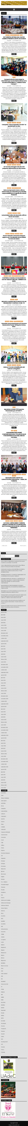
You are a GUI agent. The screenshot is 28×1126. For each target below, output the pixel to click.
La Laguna (14, 122)
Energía (3, 879)
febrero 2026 (4, 627)
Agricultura (3, 792)
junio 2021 (3, 774)
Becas (2, 805)
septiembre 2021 (4, 766)
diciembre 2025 (4, 633)
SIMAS (2, 1015)
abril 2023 (3, 717)
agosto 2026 (3, 612)
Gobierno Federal (5, 905)
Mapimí (2, 950)
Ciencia (2, 821)
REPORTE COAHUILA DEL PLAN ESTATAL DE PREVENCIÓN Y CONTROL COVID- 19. (14, 302)
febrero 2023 (4, 722)
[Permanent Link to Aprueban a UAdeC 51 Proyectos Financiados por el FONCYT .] (14, 397)
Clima (2, 824)
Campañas (3, 808)
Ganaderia (3, 892)
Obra (21, 35)
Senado (15, 430)
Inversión (3, 931)
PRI (2, 978)
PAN (12, 430)
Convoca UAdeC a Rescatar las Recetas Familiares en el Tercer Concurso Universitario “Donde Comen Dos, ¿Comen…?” (13, 602)
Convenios (3, 837)
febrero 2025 (4, 659)
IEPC (2, 918)
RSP (2, 994)
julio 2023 (3, 709)
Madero (2, 944)
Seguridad (3, 1010)
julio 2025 (3, 646)
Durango (3, 860)
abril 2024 (3, 685)
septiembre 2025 (4, 641)
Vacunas (3, 1047)
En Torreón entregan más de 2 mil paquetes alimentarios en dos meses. (14, 167)
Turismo (3, 1031)
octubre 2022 (4, 732)
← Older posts (4, 545)
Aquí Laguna (3, 800)
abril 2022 (3, 748)
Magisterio (3, 947)
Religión (3, 992)
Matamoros (3, 952)
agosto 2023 (3, 706)
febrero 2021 (4, 785)
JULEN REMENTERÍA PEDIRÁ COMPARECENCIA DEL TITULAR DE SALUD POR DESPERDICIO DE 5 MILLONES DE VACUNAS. (14, 435)
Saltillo (2, 997)
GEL (2, 895)
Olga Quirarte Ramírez (9, 196)
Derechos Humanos (5, 853)
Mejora (2, 955)
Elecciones (3, 874)
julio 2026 (3, 614)
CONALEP (3, 829)
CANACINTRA (4, 474)
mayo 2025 (3, 651)
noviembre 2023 (4, 698)
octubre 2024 (4, 669)
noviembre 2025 (4, 635)
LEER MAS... (14, 54)
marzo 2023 (3, 719)
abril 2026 (3, 622)
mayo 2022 (3, 745)
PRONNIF (3, 981)
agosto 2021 (3, 769)
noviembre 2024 (4, 667)
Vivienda (3, 1052)
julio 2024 (3, 677)
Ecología (3, 863)
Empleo (2, 876)
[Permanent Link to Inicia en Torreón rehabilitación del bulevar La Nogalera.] (14, 355)
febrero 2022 (4, 753)
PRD (2, 976)
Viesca (2, 1049)
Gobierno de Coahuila (15, 35)
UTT (2, 1044)
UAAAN (2, 1033)
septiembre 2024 (4, 672)
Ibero (11, 521)
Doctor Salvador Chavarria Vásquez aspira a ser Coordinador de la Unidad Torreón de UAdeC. (14, 237)
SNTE (2, 1018)
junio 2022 (3, 743)
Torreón (19, 122)
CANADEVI (3, 816)
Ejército (2, 871)
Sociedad (3, 1020)
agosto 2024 (3, 675)
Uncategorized (4, 1041)
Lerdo (2, 942)
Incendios (3, 923)
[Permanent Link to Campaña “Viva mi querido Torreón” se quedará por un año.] (14, 112)
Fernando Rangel (4, 884)
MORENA (3, 963)
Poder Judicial (4, 973)
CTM (2, 842)
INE (2, 926)
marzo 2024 (3, 688)
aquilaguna (9, 40)
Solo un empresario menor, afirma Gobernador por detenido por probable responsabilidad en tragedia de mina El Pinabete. (14, 192)
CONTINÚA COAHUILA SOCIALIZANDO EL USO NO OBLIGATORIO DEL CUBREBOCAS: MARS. (14, 279)
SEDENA (3, 1005)
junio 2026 (3, 617)
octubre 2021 (4, 764)
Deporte (3, 850)
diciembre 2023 (4, 696)
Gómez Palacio (4, 908)
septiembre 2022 (4, 735)
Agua (2, 795)
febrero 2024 (4, 690)
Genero (2, 897)
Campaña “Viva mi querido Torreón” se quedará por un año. (14, 125)
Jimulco (3, 937)
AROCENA (3, 803)
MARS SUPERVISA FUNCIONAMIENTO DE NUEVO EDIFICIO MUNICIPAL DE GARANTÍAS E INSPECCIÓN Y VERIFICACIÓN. (13, 587)
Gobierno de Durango (5, 902)
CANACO (3, 813)
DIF (2, 855)
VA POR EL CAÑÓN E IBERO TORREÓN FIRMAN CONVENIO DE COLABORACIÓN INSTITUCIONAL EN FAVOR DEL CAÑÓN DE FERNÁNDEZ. (14, 525)
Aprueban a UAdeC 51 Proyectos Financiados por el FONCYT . (14, 410)
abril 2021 (3, 779)
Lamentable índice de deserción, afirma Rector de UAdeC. (14, 216)
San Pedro (3, 1002)
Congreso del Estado (5, 832)
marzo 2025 (3, 656)
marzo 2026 (3, 625)
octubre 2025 (4, 638)
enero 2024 (3, 693)
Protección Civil (4, 984)
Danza (2, 847)
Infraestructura (4, 929)
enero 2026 (3, 630)
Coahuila (7, 35)
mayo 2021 (3, 777)
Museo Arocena (4, 965)
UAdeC (14, 77)
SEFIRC (2, 1007)
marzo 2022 (3, 751)
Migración (3, 960)
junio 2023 (3, 711)
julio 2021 (3, 772)
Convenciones (4, 834)
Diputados (3, 858)
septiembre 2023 (4, 703)
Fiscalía (2, 889)
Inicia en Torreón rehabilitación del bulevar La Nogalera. (14, 368)
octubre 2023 (4, 701)
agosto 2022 (3, 738)
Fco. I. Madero (4, 881)
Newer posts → (23, 545)
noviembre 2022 (4, 730)
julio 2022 (3, 740)
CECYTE (3, 819)
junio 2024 (3, 680)
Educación (15, 213)
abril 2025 (3, 654)
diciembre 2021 (4, 758)
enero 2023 (3, 724)
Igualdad (3, 921)
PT (1, 986)
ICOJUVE (3, 916)
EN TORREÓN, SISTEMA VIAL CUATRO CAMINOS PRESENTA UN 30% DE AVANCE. (14, 38)
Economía (3, 866)
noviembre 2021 (4, 761)
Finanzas (3, 887)
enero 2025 (3, 661)
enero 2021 (3, 787)
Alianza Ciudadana (5, 798)
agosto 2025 (3, 643)
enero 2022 (3, 756)
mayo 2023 (3, 714)
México (2, 957)
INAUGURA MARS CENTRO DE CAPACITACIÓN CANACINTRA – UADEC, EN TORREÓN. (14, 479)
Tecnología (3, 1023)
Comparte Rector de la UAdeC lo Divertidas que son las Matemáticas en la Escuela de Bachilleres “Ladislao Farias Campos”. (14, 81)
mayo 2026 (3, 620)
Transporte (3, 1028)
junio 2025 (3, 648)
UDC (2, 1039)
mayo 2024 (3, 682)
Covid (10, 276)
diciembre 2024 (4, 664)
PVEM (2, 989)
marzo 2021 (3, 782)
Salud (23, 276)
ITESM (2, 934)
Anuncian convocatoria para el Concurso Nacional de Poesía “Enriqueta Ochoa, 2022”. (14, 325)
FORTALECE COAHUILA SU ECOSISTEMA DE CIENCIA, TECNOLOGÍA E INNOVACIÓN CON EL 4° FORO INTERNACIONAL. (13, 571)
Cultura (11, 321)
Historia (3, 910)
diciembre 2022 (4, 727)
